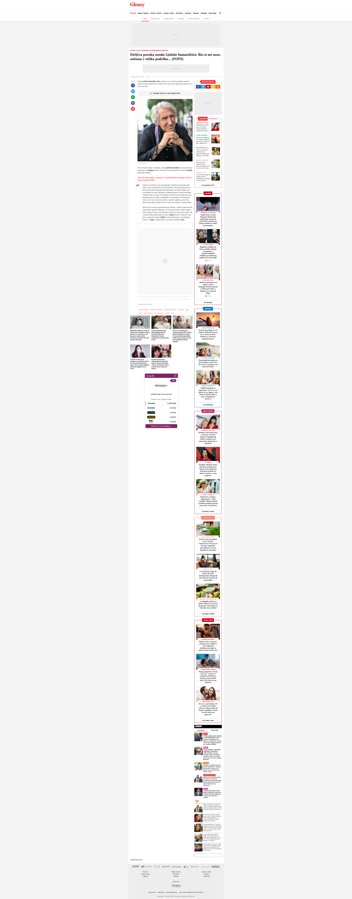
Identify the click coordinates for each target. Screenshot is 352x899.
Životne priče (155, 18)
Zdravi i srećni (156, 13)
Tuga (187, 310)
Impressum (152, 892)
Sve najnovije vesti (208, 185)
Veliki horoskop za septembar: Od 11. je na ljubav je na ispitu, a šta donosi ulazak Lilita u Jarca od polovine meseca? (208, 393)
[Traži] (220, 13)
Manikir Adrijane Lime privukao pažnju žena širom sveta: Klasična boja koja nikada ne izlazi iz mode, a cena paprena (208, 470)
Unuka (167, 313)
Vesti (144, 18)
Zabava (196, 13)
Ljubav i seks (169, 13)
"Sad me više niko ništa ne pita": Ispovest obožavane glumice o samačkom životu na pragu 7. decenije (203, 153)
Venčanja (181, 18)
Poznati (133, 13)
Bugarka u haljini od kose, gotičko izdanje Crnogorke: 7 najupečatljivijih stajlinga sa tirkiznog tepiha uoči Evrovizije (208, 252)
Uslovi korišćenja (171, 892)
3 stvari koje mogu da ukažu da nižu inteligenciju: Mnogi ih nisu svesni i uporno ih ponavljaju (203, 177)
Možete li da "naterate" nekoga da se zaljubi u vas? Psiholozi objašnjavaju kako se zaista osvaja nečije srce (208, 645)
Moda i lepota (143, 13)
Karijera (188, 13)
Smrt (140, 313)
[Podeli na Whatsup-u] (133, 97)
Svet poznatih (148, 313)
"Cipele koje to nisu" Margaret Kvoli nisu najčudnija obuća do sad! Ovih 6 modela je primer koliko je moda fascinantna (208, 220)
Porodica (179, 13)
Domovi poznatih (193, 18)
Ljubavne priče (168, 18)
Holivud (206, 18)
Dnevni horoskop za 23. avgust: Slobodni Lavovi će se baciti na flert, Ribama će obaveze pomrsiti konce (203, 140)
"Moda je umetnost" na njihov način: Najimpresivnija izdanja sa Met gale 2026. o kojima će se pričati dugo (208, 287)
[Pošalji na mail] (133, 109)
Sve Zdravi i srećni (208, 614)
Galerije (204, 13)
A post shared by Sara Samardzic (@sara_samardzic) (155, 296)
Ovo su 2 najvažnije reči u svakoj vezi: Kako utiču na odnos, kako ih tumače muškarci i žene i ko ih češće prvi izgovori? (208, 709)
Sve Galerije (208, 302)
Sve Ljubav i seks (208, 720)
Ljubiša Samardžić (156, 310)
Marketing (161, 892)
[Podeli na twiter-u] (133, 91)
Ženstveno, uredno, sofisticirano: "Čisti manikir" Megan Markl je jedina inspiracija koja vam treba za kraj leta (208, 501)
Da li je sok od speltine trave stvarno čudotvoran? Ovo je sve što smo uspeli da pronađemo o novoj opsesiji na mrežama (203, 165)
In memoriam (158, 313)
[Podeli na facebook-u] (133, 85)
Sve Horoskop (208, 405)
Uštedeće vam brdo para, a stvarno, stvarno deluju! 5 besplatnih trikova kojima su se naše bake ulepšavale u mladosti (202, 128)
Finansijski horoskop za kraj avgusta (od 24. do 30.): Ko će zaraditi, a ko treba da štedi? (208, 363)
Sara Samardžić (143, 310)
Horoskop (212, 13)
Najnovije (200, 730)
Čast (172, 313)
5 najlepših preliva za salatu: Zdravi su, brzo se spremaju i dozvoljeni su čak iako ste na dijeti (208, 604)
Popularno (214, 730)
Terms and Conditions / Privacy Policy (191, 892)
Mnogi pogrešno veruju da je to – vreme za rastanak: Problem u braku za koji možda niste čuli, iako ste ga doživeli (208, 677)
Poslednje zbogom (170, 310)
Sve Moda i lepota (208, 511)
